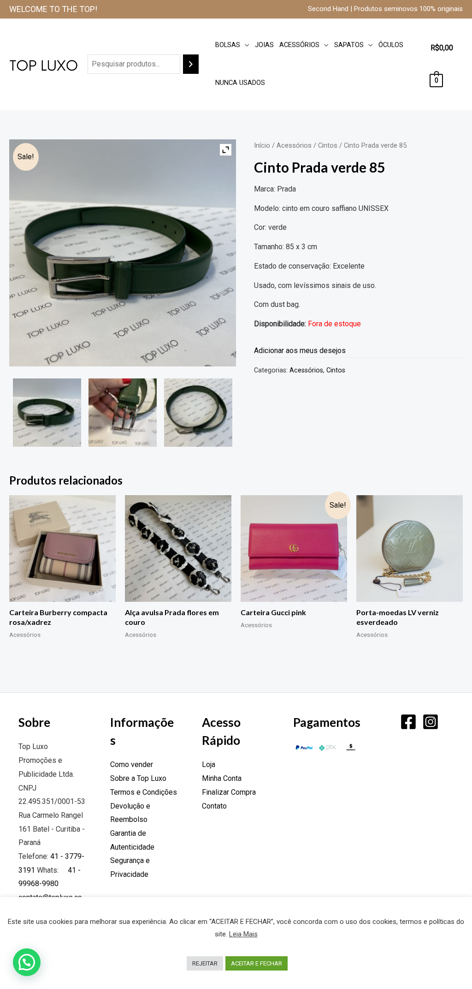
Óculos (390, 45)
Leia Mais (243, 934)
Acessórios (299, 45)
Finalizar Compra (229, 792)
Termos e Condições (143, 792)
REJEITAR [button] (205, 963)
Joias (264, 45)
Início (262, 145)
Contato (214, 806)
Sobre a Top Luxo (138, 778)
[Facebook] (408, 721)
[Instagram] (430, 721)
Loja (208, 764)
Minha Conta (222, 778)
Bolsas (227, 45)
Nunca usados (240, 83)
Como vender (131, 764)
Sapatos (349, 45)
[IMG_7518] (122, 412)
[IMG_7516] (198, 412)
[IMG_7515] (47, 412)
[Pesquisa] (191, 64)
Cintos (327, 145)
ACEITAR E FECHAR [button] (256, 963)
